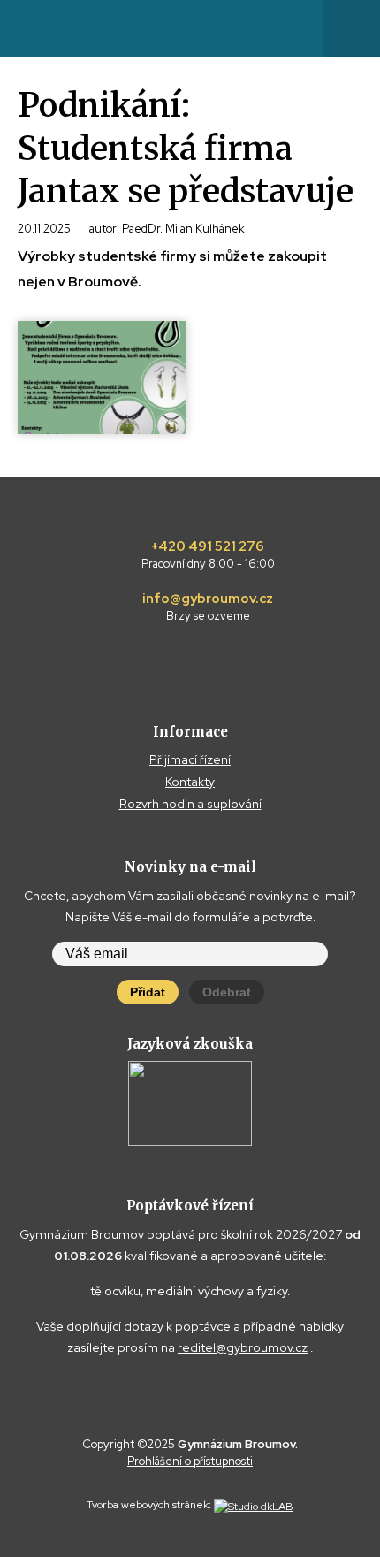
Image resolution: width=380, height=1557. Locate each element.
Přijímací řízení (190, 759)
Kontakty (190, 782)
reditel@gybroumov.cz (243, 1347)
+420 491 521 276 (208, 555)
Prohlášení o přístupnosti (190, 1461)
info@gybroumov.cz (207, 607)
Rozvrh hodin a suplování (190, 804)
